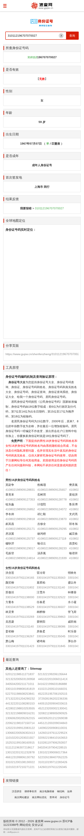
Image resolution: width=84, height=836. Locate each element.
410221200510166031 (52, 688)
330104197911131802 (20, 587)
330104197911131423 (20, 646)
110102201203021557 (20, 737)
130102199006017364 (52, 752)
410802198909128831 (20, 489)
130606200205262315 (20, 718)
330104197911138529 (20, 607)
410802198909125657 (52, 489)
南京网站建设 (21, 797)
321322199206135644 (52, 674)
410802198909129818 (20, 519)
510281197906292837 (52, 742)
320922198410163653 (52, 737)
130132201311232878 (20, 752)
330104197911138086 (51, 626)
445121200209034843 (52, 723)
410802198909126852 (20, 509)
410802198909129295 (52, 528)
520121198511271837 (20, 674)
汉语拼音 (17, 791)
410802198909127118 (51, 538)
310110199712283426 (52, 762)
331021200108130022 (20, 762)
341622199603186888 (52, 684)
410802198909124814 (20, 558)
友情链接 (12, 780)
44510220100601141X (52, 679)
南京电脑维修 (47, 791)
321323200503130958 (20, 679)
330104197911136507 (51, 607)
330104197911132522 (51, 597)
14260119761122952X (52, 732)
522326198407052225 (52, 757)
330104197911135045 (51, 636)
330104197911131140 (51, 587)
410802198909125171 (20, 528)
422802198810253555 (20, 708)
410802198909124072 (52, 509)
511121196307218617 (20, 747)
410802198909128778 (52, 499)
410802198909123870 (52, 519)
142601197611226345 (52, 767)
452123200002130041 (52, 708)
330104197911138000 (20, 597)
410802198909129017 (20, 548)
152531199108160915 (20, 742)
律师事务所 (30, 791)
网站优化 (25, 824)
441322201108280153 (20, 703)
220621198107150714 (20, 723)
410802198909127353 (20, 499)
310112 (32, 57)
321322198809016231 (20, 713)
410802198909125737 (20, 538)
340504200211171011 (20, 684)
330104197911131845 (51, 646)
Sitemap (36, 668)
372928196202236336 (52, 698)
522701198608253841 (20, 693)
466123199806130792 (20, 757)
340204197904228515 (52, 747)
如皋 (69, 791)
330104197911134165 (20, 577)
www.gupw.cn (53, 821)
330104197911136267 (20, 636)
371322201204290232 (20, 698)
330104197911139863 (51, 616)
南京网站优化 (39, 797)
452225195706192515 (52, 693)
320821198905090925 (52, 713)
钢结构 (60, 791)
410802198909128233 (52, 548)
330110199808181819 (20, 688)
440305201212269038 (52, 718)
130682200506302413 (20, 732)
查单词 (53, 797)
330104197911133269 (20, 616)
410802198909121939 (52, 558)
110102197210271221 (20, 767)
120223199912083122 (20, 728)
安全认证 (37, 824)
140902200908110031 (52, 728)
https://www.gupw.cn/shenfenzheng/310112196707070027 (43, 354)
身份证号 (65, 797)
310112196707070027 (49, 208)
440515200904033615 (52, 703)
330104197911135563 (51, 577)
